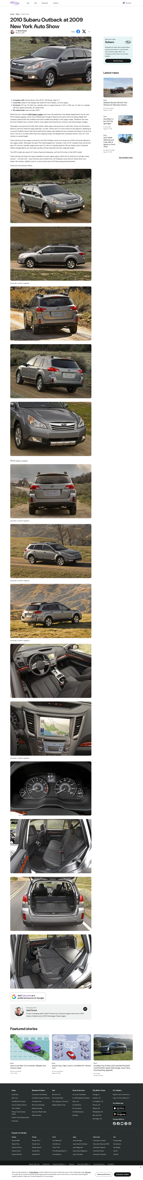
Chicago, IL (96, 1094)
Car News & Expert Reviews (41, 1098)
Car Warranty (76, 1105)
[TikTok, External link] (114, 1123)
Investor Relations (58, 1164)
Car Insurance (77, 1108)
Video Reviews (36, 1115)
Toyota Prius (15, 1144)
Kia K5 (115, 1151)
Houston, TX (96, 1098)
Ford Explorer (56, 1154)
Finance (55, 3)
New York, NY (97, 1115)
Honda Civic (36, 1144)
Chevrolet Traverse (99, 1147)
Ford (54, 1137)
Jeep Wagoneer (78, 1147)
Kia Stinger (116, 1147)
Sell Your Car (56, 1094)
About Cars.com (34, 1164)
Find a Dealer (16, 1108)
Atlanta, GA (96, 1108)
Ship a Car (75, 1101)
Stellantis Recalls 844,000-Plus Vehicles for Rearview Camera (115, 103)
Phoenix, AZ (96, 1105)
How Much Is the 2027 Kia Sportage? (108, 121)
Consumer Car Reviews (39, 1094)
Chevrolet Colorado (99, 1154)
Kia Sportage (117, 1140)
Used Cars (15, 1094)
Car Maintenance (78, 1112)
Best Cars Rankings (38, 1105)
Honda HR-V (36, 1154)
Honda (34, 1137)
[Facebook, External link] (118, 1123)
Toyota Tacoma (16, 1147)
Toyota (14, 1137)
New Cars (15, 1098)
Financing (15, 1121)
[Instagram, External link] (125, 1123)
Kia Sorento (117, 1144)
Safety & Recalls (37, 1108)
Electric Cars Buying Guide (20, 1117)
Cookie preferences (104, 1174)
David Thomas (22, 31)
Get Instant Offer (57, 1098)
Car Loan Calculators (79, 1094)
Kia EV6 (115, 1154)
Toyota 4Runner (17, 1154)
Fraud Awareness (99, 1164)
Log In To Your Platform (120, 1098)
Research (45, 3)
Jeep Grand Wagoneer (80, 1151)
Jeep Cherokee (78, 1154)
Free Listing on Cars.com (60, 1101)
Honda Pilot (35, 1151)
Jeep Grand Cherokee (80, 1144)
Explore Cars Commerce (121, 1094)
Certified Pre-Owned (18, 1101)
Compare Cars (36, 1101)
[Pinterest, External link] (129, 1123)
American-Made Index (39, 1112)
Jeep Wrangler (77, 1140)
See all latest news (126, 157)
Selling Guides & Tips (58, 1105)
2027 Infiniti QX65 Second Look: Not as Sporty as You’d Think (109, 142)
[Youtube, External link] (122, 1123)
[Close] (140, 1167)
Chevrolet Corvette (99, 1140)
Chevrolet (96, 1137)
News (18, 14)
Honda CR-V (36, 1140)
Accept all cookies (122, 1174)
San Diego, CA (97, 1119)
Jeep (74, 1137)
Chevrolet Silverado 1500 (101, 1144)
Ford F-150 (56, 1147)
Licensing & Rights (83, 1164)
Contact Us (46, 1164)
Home (12, 14)
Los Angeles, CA (98, 1101)
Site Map (75, 1115)
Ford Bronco (56, 1144)
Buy (28, 3)
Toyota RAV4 (16, 1140)
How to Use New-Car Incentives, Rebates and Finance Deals (28, 1067)
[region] (71, 1172)
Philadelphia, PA (98, 1112)
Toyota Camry (16, 1151)
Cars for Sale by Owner (19, 1105)
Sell (35, 3)
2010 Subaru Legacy (35, 114)
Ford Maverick (57, 1140)
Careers (71, 1164)
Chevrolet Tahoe (98, 1151)
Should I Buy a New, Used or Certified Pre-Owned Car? (71, 1067)
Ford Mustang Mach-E (59, 1151)
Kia (114, 1137)
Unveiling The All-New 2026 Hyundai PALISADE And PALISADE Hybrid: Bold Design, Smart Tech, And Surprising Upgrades (112, 1068)
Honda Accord (36, 1147)
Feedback (111, 1164)
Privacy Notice (33, 1172)
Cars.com (88, 1172)
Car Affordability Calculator (81, 1098)
